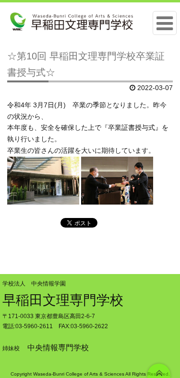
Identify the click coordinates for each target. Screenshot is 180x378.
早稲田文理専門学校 (62, 300)
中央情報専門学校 (58, 348)
